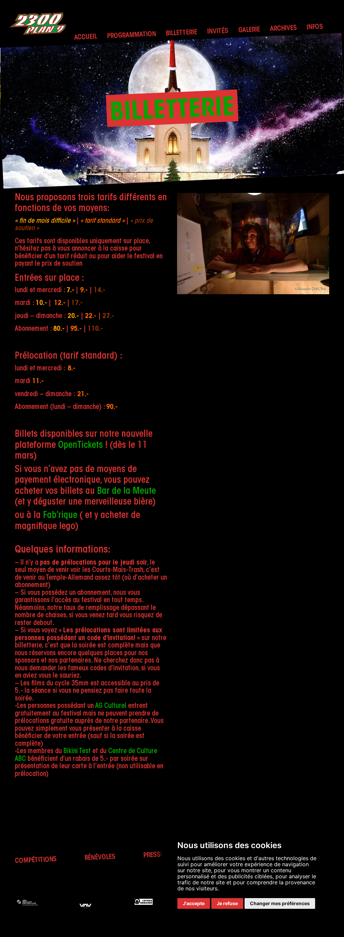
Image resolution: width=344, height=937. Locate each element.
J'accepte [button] (194, 903)
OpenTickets (80, 445)
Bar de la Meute (126, 491)
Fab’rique (60, 515)
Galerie (249, 30)
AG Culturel (110, 706)
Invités (217, 32)
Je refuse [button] (227, 903)
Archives (283, 29)
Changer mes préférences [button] (280, 903)
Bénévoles (100, 857)
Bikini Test (77, 751)
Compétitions (36, 860)
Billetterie (182, 33)
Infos (315, 27)
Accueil (85, 37)
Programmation (131, 35)
